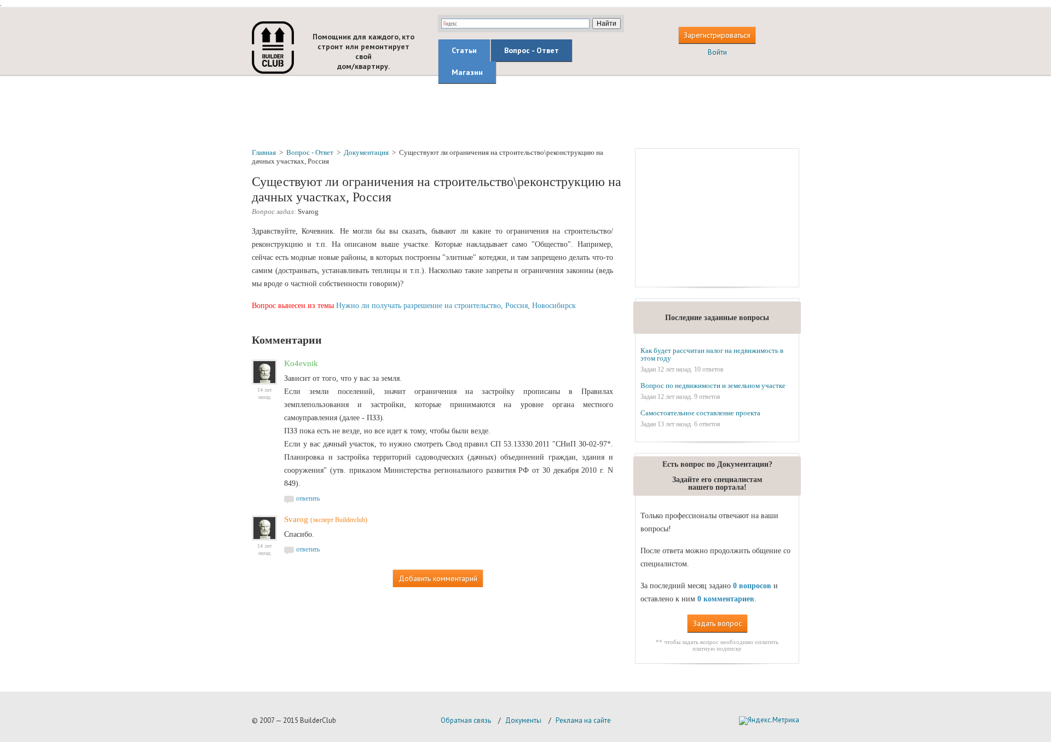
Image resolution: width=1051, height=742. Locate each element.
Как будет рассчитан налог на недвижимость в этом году (711, 354)
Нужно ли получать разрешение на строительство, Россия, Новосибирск (456, 306)
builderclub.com (273, 47)
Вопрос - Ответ (531, 50)
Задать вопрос (717, 623)
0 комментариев (725, 599)
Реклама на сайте (583, 720)
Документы (523, 720)
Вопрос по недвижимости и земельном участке (713, 385)
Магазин (467, 72)
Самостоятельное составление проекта (700, 413)
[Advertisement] (525, 111)
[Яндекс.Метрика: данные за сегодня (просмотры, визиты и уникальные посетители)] (769, 720)
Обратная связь (466, 720)
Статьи (464, 50)
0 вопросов (752, 586)
